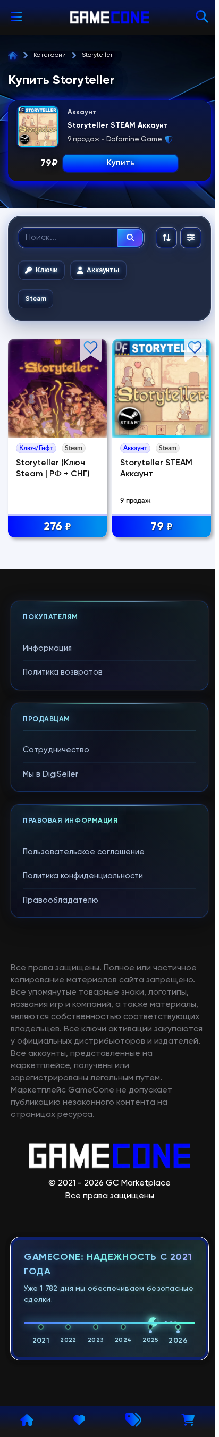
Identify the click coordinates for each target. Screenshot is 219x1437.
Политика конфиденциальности (83, 876)
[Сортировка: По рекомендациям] (166, 238)
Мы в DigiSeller (50, 774)
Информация (47, 648)
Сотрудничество (56, 750)
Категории (49, 55)
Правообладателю (60, 900)
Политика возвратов (63, 672)
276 (57, 527)
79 (161, 527)
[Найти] (130, 238)
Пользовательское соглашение (84, 852)
